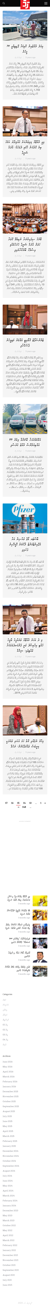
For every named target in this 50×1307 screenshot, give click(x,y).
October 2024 (9, 1161)
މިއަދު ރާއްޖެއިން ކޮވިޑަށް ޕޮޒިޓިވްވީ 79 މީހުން (25, 49)
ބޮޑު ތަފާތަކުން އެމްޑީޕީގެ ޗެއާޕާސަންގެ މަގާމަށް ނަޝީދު (18, 912)
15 (18, 803)
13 (30, 803)
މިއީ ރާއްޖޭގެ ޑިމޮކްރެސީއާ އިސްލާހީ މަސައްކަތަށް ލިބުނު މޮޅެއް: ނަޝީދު (18, 898)
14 (24, 803)
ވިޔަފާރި (5, 1010)
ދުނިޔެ (4, 1044)
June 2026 (8, 1062)
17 (6, 803)
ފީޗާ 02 (5, 1030)
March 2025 (8, 1136)
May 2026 (7, 1067)
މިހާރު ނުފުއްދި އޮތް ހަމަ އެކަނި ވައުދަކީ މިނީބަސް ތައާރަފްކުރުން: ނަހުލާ (25, 744)
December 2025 (10, 1091)
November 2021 (10, 1260)
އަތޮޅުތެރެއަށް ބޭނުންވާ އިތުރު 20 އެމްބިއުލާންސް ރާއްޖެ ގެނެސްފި (25, 442)
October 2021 (9, 1265)
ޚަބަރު (4, 1000)
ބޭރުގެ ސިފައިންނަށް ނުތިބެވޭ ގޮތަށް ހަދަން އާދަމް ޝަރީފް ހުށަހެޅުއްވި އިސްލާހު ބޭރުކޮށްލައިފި (25, 244)
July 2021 (7, 1280)
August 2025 (9, 1111)
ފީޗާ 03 (5, 1034)
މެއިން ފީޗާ (6, 1020)
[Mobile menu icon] (45, 3)
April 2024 (8, 1191)
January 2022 (9, 1250)
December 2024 (10, 1151)
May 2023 (7, 1215)
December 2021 (10, 1255)
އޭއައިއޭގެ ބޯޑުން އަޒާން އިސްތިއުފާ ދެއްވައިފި (19, 954)
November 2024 (11, 1156)
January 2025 (9, 1146)
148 (24, 807)
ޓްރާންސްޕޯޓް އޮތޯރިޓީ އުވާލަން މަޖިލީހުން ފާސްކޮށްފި (25, 343)
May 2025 (7, 1126)
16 (12, 803)
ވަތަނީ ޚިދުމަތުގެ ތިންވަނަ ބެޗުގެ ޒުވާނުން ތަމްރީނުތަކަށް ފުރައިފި (17, 968)
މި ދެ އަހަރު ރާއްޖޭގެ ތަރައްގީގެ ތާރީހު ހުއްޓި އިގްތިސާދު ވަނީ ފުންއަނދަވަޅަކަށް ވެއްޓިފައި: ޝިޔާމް (25, 645)
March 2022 (8, 1240)
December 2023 (10, 1210)
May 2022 (7, 1230)
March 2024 (9, 1196)
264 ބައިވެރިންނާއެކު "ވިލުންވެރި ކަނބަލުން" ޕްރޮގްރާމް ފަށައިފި (19, 940)
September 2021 (11, 1270)
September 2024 (11, 1166)
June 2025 (7, 1121)
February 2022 (10, 1245)
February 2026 (10, 1081)
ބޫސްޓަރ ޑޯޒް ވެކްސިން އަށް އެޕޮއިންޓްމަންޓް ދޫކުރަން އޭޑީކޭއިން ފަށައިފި (25, 544)
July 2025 (7, 1116)
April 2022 (8, 1235)
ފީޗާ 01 (5, 1025)
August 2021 (9, 1275)
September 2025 (11, 1106)
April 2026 (8, 1071)
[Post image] (40, 901)
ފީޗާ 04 (5, 1039)
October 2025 (9, 1101)
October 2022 (9, 1225)
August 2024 (9, 1171)
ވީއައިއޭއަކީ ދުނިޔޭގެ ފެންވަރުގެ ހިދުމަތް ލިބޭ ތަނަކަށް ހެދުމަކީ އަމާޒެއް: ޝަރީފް (17, 926)
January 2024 (9, 1205)
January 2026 (9, 1086)
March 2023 (8, 1220)
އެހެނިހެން (5, 1005)
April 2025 (8, 1131)
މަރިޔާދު (5, 1015)
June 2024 (8, 1181)
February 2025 (10, 1141)
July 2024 (7, 1176)
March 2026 (9, 1076)
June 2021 (7, 1285)
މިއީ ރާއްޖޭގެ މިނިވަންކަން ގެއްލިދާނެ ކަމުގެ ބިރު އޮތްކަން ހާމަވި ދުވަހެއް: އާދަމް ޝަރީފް (25, 147)
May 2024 (8, 1186)
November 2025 (11, 1096)
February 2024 (10, 1200)
